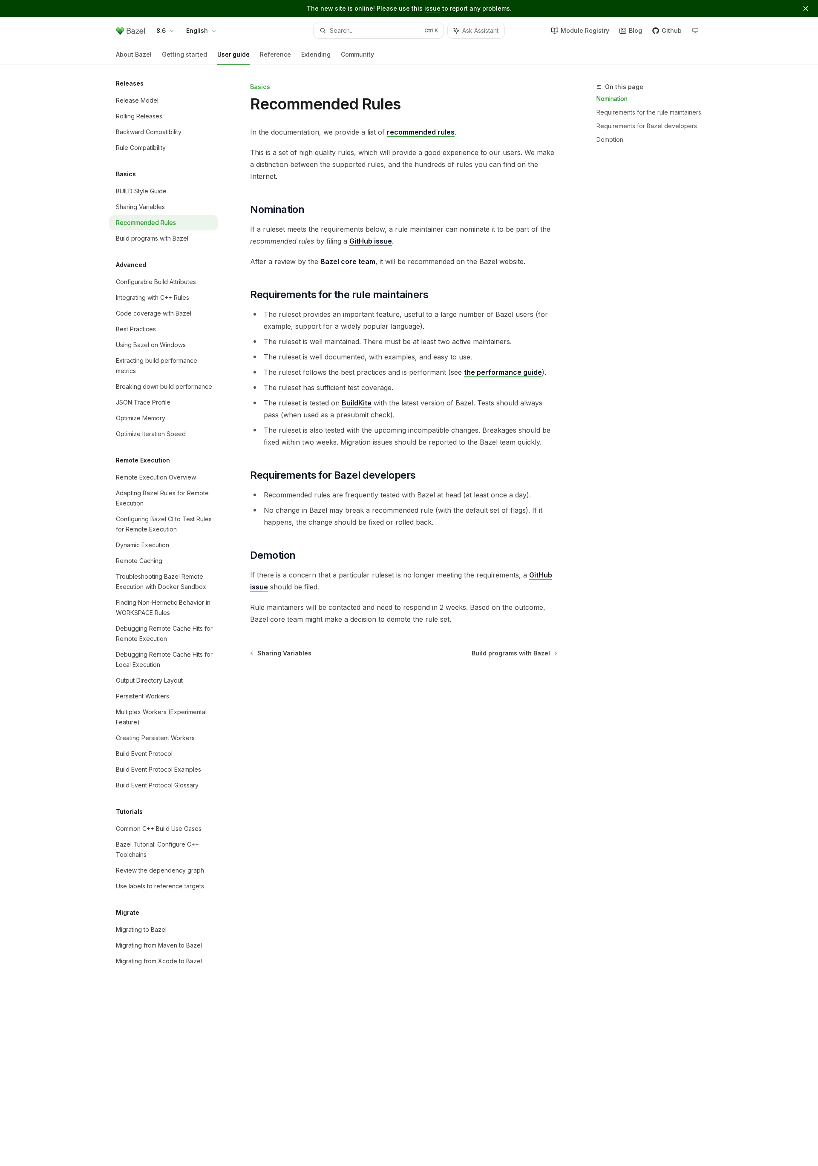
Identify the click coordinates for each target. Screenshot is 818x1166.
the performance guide (503, 372)
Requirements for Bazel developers (646, 125)
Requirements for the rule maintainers (648, 112)
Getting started (184, 54)
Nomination (612, 98)
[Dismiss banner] (805, 8)
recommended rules (421, 132)
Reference (275, 54)
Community (357, 54)
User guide (233, 54)
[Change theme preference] (695, 30)
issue (432, 8)
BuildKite (357, 403)
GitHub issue (370, 241)
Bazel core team (347, 261)
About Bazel (134, 54)
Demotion (609, 139)
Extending (316, 54)
